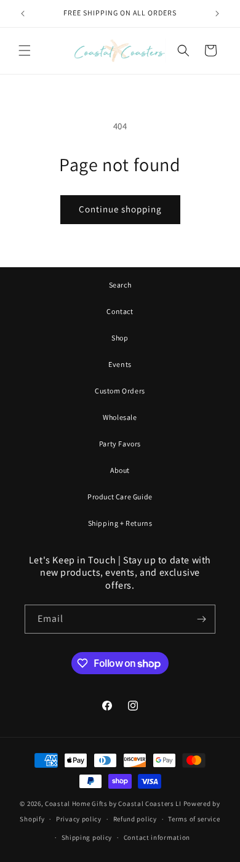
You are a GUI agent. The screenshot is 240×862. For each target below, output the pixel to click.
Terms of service (194, 819)
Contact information (157, 837)
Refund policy (135, 819)
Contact (119, 311)
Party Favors (120, 443)
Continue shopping (120, 209)
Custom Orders (120, 390)
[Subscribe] (201, 619)
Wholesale (120, 417)
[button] (24, 50)
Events (120, 364)
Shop (119, 337)
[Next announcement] (217, 13)
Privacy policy (79, 819)
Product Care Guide (120, 496)
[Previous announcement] (22, 13)
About (120, 470)
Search (120, 284)
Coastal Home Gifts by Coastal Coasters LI (113, 803)
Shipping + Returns (120, 523)
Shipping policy (87, 837)
